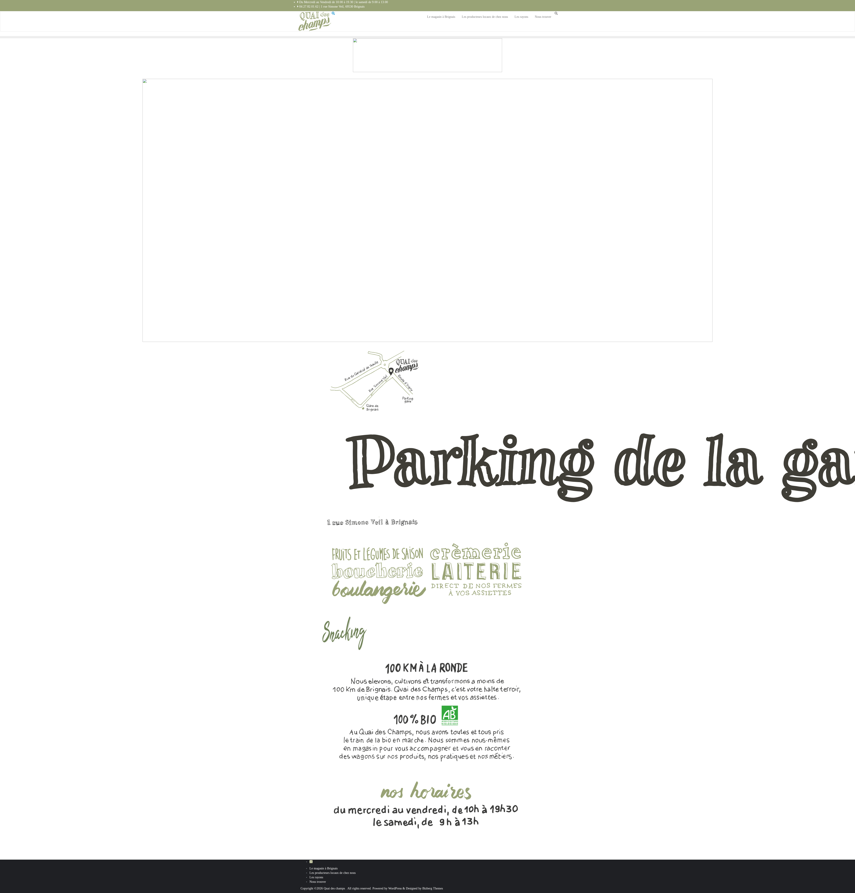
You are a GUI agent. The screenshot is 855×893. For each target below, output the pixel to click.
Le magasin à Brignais (323, 868)
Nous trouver (317, 881)
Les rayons (316, 877)
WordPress (395, 888)
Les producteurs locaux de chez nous (332, 873)
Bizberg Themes (432, 888)
